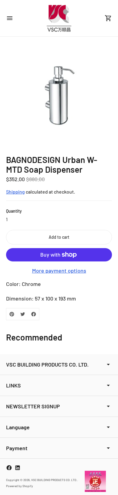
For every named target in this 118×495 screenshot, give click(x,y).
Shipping (15, 191)
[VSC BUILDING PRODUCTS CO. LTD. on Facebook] (9, 468)
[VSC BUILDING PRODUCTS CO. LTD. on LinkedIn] (18, 468)
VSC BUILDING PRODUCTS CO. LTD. (54, 480)
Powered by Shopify (19, 486)
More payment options (59, 270)
